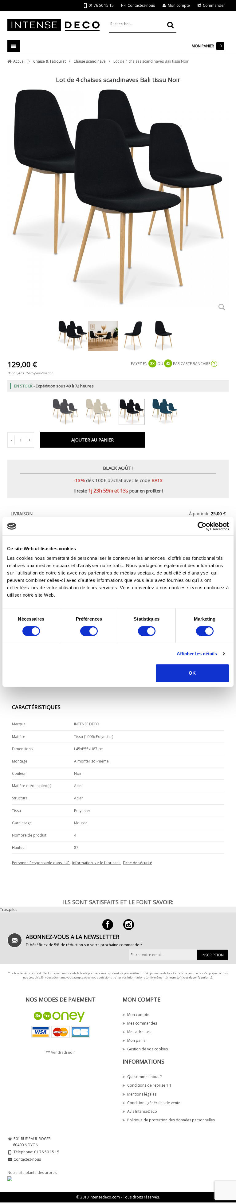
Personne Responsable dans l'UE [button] (41, 862)
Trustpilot (8, 909)
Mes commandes (142, 1023)
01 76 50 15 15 (101, 5)
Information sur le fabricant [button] (96, 862)
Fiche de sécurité (137, 862)
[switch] (89, 631)
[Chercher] (170, 25)
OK (192, 673)
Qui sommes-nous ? (144, 1076)
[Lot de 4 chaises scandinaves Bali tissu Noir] (135, 410)
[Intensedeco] (128, 924)
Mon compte (179, 5)
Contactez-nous (141, 5)
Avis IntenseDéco (142, 1111)
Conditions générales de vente (153, 1102)
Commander (214, 5)
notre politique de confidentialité (190, 977)
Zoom (222, 307)
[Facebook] (107, 924)
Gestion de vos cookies (147, 1049)
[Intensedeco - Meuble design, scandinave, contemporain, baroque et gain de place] (53, 24)
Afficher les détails (197, 653)
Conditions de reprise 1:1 (149, 1085)
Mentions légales (141, 1094)
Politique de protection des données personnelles (171, 1120)
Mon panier (137, 1040)
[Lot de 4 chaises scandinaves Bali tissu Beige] (101, 410)
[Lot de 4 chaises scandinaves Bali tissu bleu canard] (168, 410)
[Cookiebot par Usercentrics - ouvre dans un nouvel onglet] (202, 526)
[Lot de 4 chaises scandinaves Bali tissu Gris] (68, 410)
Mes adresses (139, 1031)
